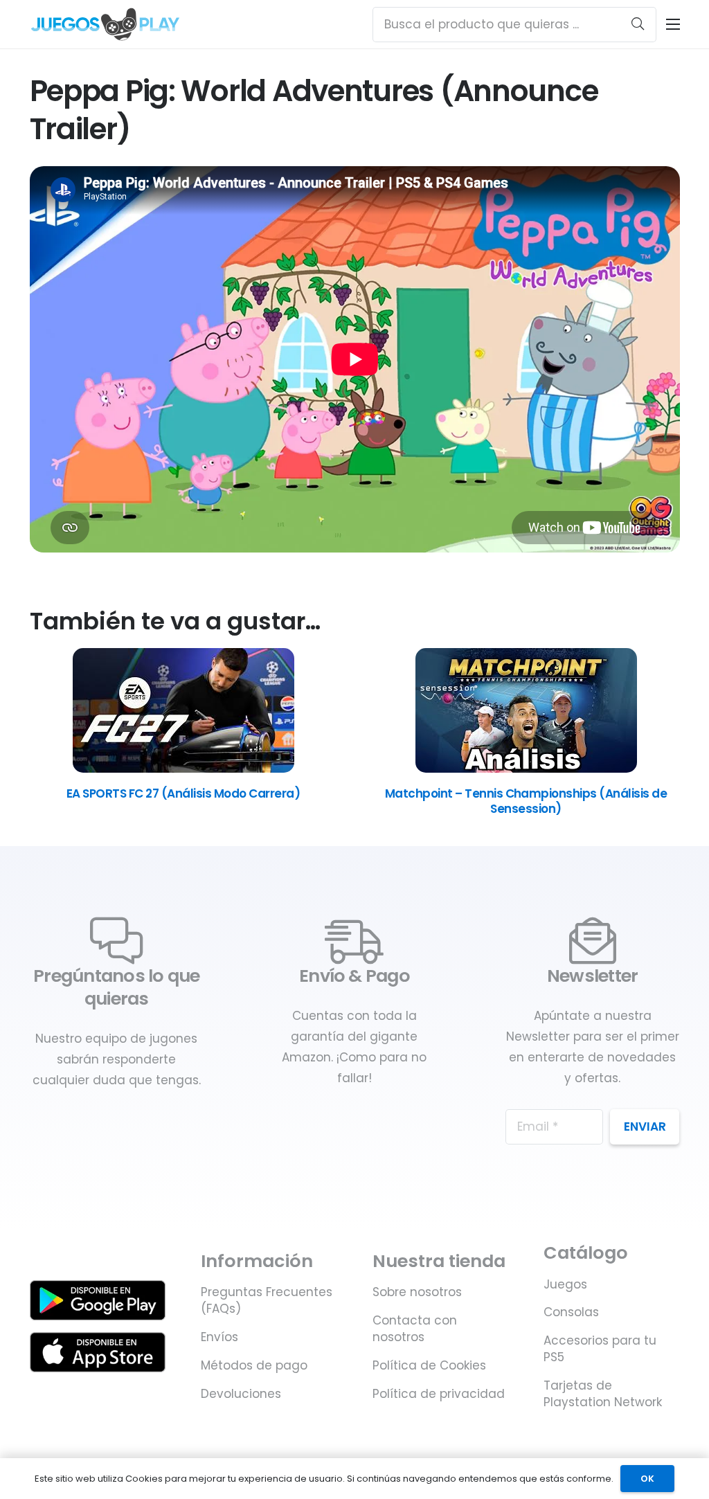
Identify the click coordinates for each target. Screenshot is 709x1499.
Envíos (219, 1337)
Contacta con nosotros (415, 1328)
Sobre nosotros (417, 1292)
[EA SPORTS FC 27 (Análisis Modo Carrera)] (183, 768)
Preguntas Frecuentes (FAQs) (266, 1300)
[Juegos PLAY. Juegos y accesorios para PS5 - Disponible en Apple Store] (98, 1352)
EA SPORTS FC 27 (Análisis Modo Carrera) (183, 793)
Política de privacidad (439, 1393)
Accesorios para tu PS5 (600, 1348)
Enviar (645, 1126)
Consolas (571, 1312)
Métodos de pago (254, 1365)
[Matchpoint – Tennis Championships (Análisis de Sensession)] (526, 768)
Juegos (565, 1284)
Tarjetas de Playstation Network (603, 1393)
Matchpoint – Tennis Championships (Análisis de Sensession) (526, 801)
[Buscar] (637, 24)
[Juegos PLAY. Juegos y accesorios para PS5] (105, 24)
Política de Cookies (429, 1365)
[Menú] (672, 24)
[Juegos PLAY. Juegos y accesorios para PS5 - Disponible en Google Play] (98, 1300)
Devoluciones (241, 1393)
